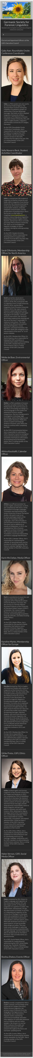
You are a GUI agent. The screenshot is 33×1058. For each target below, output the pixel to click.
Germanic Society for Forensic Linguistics (16, 23)
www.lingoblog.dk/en (18, 215)
